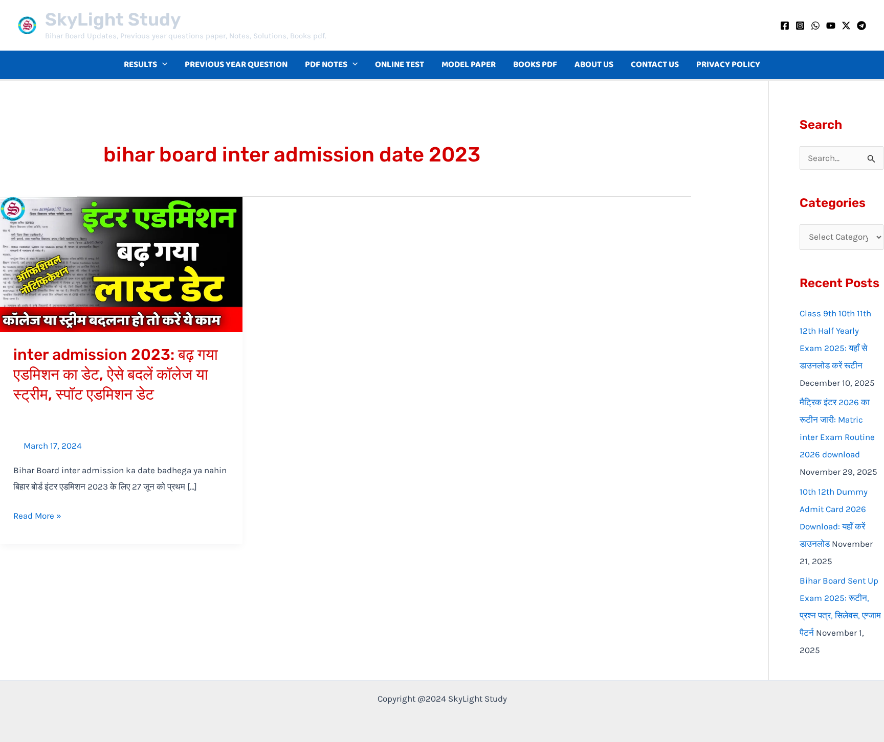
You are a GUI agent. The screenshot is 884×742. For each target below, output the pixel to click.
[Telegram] (861, 25)
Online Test (399, 65)
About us (593, 65)
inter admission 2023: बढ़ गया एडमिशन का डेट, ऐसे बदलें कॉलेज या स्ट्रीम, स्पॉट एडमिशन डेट (115, 374)
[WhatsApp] (815, 25)
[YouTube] (830, 25)
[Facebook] (784, 25)
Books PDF (535, 65)
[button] (162, 65)
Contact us (655, 65)
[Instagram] (800, 25)
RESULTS (140, 65)
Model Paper (468, 65)
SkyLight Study (113, 19)
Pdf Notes (326, 65)
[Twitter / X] (846, 25)
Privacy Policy (728, 65)
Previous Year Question (236, 65)
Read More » (37, 514)
